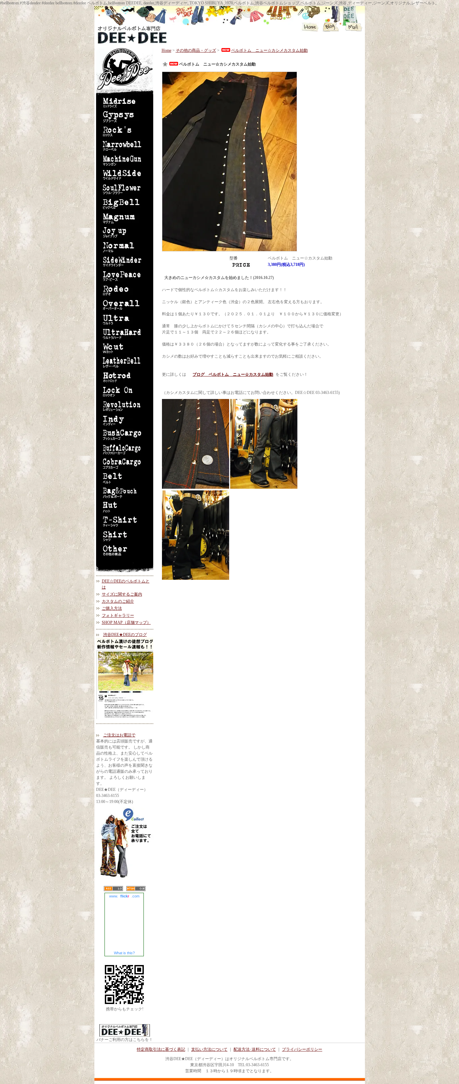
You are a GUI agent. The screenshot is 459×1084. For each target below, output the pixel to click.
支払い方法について (209, 1049)
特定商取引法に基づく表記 (161, 1049)
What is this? (124, 953)
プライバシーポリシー (302, 1049)
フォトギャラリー (118, 615)
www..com (124, 896)
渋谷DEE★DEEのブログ (125, 634)
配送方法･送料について (255, 1049)
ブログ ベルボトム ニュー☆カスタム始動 (233, 374)
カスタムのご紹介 (118, 601)
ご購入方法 (112, 608)
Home (166, 50)
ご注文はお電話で (119, 735)
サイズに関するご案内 (122, 594)
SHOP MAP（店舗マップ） (126, 622)
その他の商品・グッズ (196, 50)
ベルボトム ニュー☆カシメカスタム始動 (269, 50)
